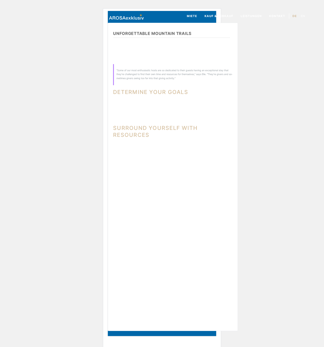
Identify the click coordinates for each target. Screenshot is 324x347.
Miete (192, 16)
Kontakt (277, 16)
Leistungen (251, 16)
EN (303, 16)
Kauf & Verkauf (219, 16)
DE (294, 16)
